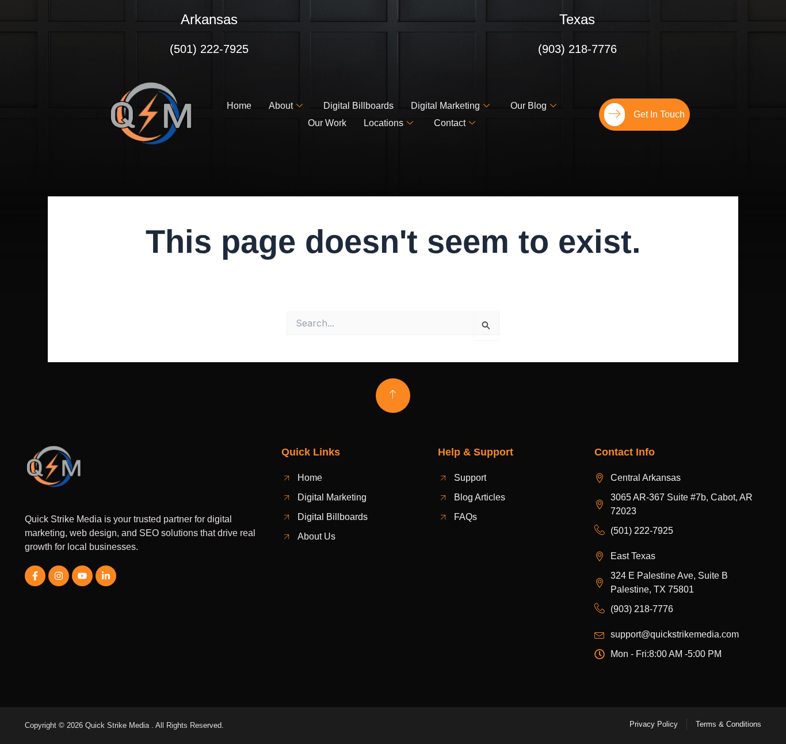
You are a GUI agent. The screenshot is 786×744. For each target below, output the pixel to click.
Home (239, 106)
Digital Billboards (358, 106)
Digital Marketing (445, 106)
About (281, 106)
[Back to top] (393, 395)
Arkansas (209, 19)
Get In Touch (659, 114)
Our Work (327, 123)
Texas (577, 19)
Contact (450, 123)
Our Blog (528, 106)
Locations (383, 123)
